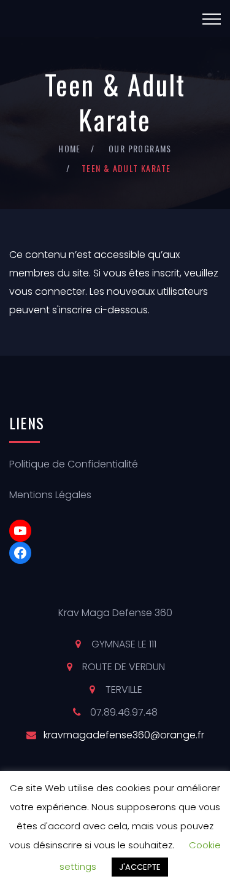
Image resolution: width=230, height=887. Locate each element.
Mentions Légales (50, 495)
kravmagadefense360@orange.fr (124, 735)
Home (69, 148)
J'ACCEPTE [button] (140, 867)
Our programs (140, 148)
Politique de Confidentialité (73, 464)
